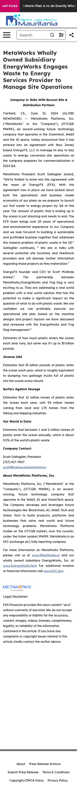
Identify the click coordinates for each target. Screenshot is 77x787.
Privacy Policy (57, 780)
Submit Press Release (23, 772)
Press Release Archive (45, 764)
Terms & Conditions (56, 772)
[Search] (52, 35)
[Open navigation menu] (6, 35)
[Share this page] (71, 35)
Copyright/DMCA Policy (27, 780)
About (20, 764)
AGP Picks (9, 6)
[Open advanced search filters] (61, 35)
